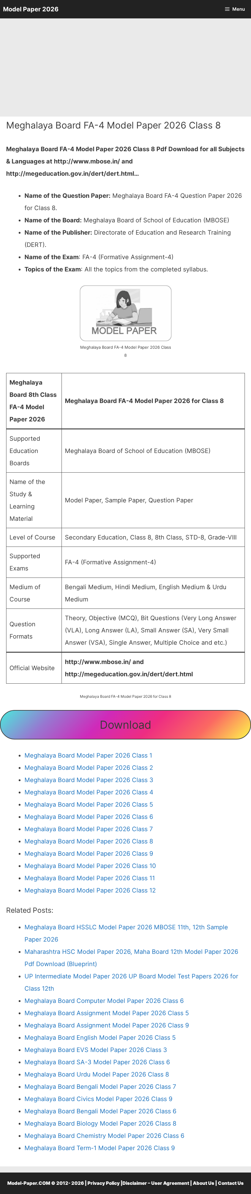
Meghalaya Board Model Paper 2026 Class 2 (88, 767)
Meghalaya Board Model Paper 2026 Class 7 (88, 829)
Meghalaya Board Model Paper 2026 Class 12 (90, 890)
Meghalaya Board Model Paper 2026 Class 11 (89, 878)
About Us (203, 1183)
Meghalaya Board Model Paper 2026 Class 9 (88, 853)
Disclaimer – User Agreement (155, 1183)
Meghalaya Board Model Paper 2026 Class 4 (88, 792)
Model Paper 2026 (30, 9)
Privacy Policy (104, 1183)
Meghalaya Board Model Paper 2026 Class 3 (88, 780)
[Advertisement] (125, 67)
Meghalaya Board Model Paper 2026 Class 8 (88, 841)
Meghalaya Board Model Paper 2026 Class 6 (88, 816)
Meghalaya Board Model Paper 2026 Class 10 (90, 866)
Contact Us (231, 1183)
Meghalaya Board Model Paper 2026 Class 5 (88, 804)
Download (125, 724)
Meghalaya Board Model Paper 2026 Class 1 (88, 755)
